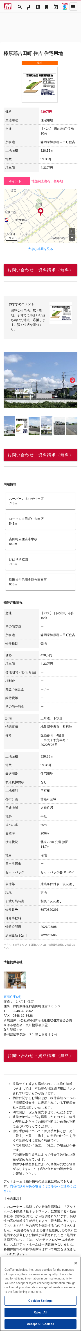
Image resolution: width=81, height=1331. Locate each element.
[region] (40, 216)
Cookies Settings (40, 1300)
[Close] (76, 1263)
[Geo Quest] (64, 6)
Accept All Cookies (40, 1324)
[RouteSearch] (28, 6)
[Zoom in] (72, 231)
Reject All (40, 1312)
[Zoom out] (72, 237)
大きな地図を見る (40, 249)
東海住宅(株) (13, 996)
